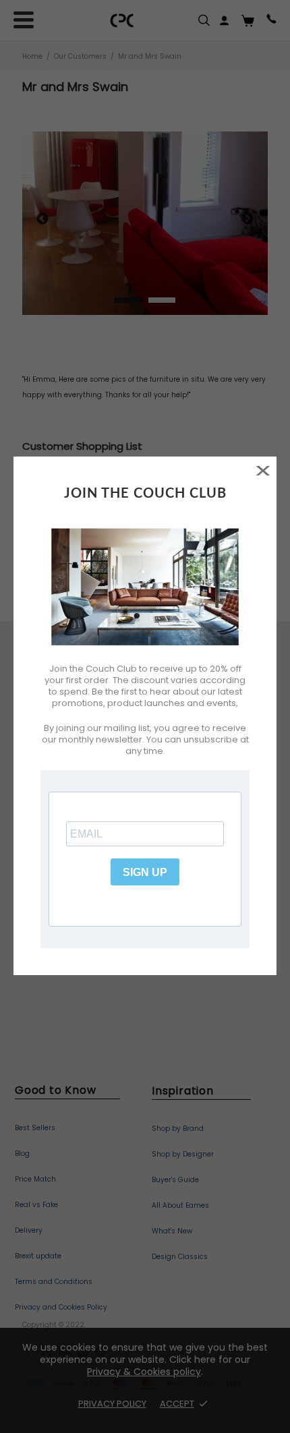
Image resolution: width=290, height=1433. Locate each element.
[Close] (262, 470)
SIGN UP (145, 872)
